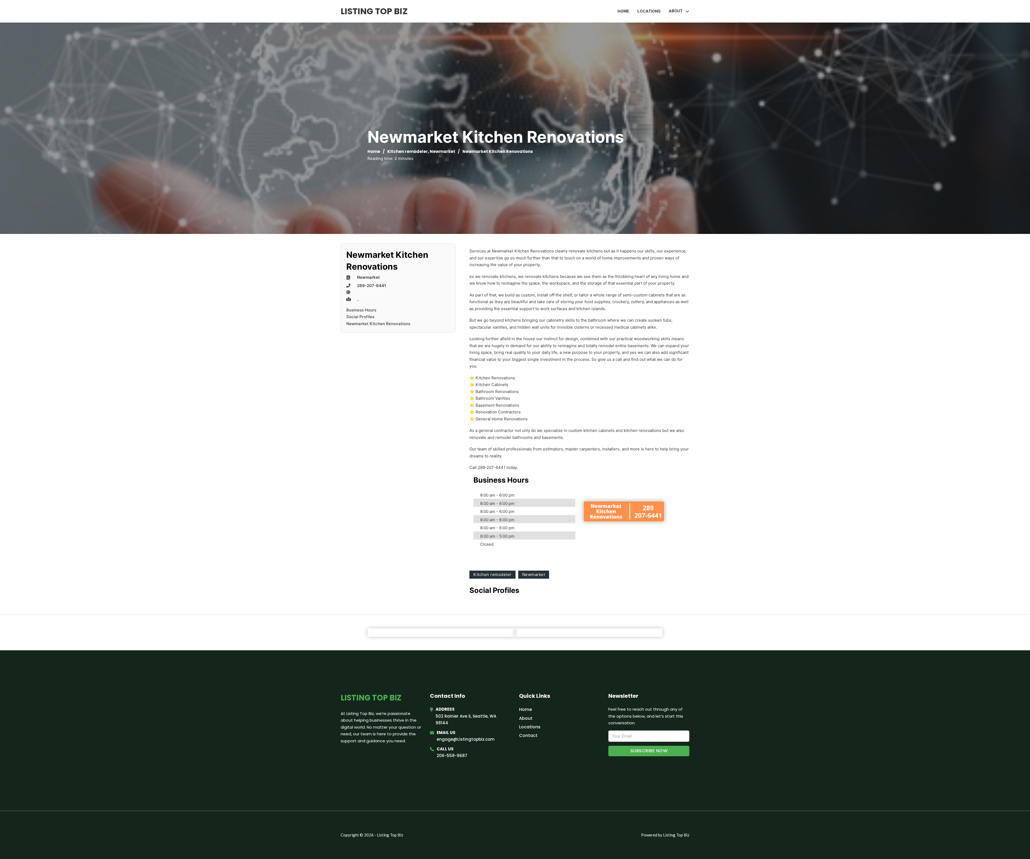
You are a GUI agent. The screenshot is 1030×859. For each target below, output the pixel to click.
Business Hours (361, 310)
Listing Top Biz (374, 11)
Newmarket (442, 151)
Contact (528, 735)
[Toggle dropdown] (687, 11)
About (525, 718)
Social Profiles (360, 316)
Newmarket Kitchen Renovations (378, 323)
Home (623, 11)
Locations (649, 11)
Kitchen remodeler (407, 151)
